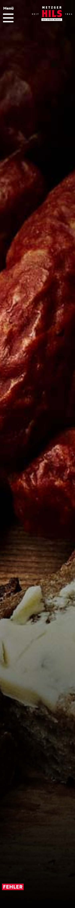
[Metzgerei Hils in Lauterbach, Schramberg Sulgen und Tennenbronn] (52, 13)
